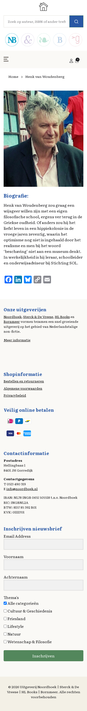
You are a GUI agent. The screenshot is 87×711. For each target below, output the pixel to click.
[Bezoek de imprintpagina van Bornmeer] (59, 40)
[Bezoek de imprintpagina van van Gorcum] (75, 40)
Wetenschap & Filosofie (29, 641)
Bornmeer (12, 321)
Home (13, 76)
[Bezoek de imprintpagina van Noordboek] (12, 40)
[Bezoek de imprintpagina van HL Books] (43, 40)
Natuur (14, 634)
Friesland (16, 618)
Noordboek (13, 316)
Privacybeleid (15, 395)
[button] (6, 60)
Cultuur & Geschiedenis (29, 611)
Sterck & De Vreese (38, 316)
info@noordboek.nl (22, 488)
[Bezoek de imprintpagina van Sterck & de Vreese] (28, 40)
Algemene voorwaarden (23, 388)
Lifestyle (15, 626)
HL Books (62, 316)
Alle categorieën (23, 603)
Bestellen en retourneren (24, 381)
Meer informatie (17, 339)
